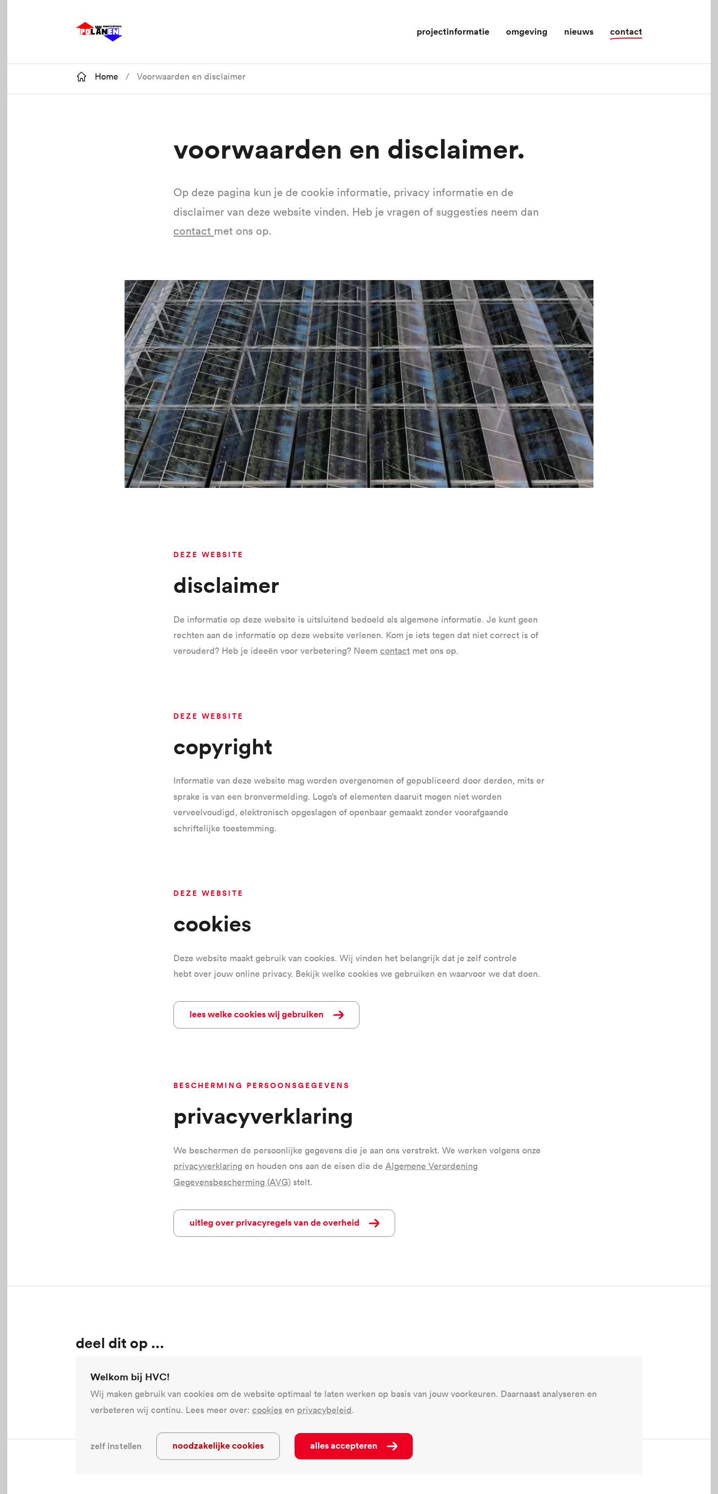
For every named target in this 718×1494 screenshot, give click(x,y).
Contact (626, 31)
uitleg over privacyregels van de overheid (274, 1222)
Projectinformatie (453, 31)
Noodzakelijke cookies (218, 1445)
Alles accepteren (344, 1445)
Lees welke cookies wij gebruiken (257, 1014)
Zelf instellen (116, 1446)
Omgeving (527, 31)
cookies (267, 1409)
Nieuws (578, 31)
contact (192, 230)
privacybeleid (324, 1409)
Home (106, 76)
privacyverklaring (207, 1165)
